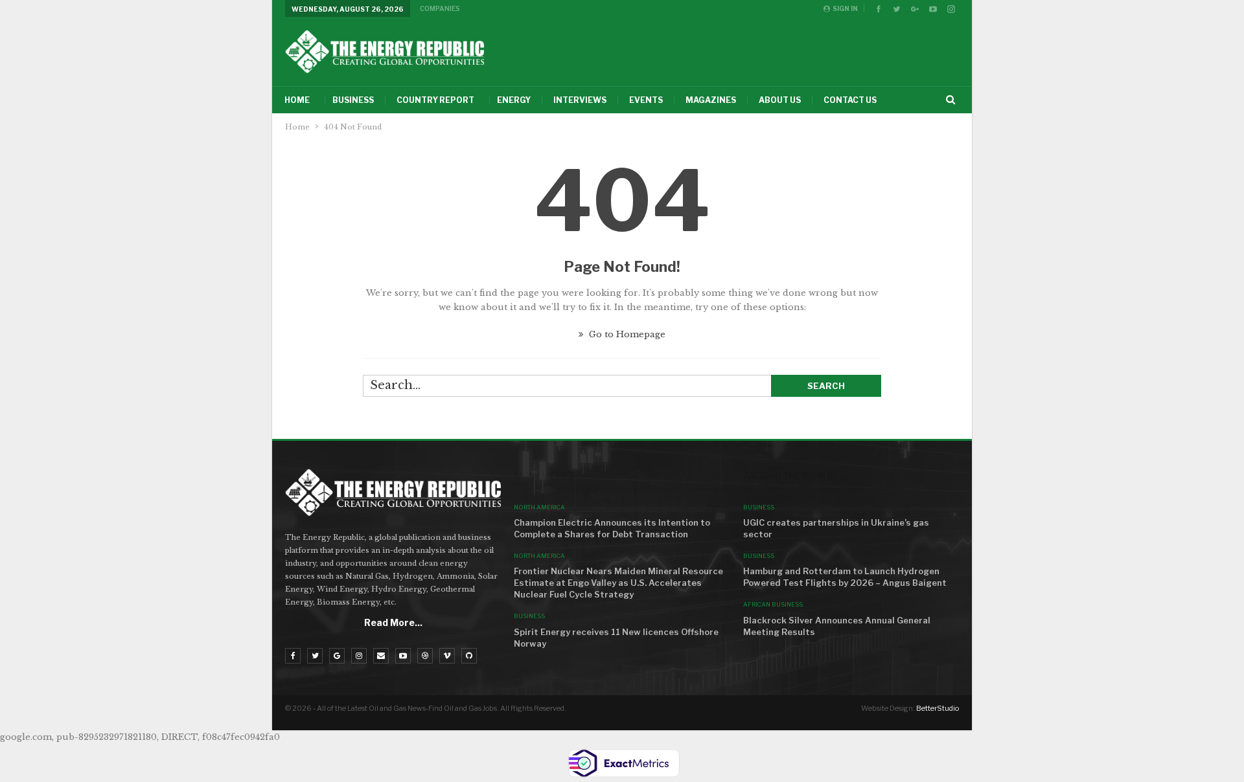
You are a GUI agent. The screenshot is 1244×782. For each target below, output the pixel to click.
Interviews (579, 100)
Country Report (435, 100)
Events (646, 100)
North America (539, 507)
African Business (773, 604)
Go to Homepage (625, 334)
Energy (514, 100)
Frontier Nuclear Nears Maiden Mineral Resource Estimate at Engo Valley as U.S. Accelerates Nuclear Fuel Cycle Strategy (618, 582)
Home (297, 100)
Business (353, 100)
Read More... (393, 622)
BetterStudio (937, 708)
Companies (440, 8)
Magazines (710, 100)
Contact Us (850, 100)
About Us (780, 100)
